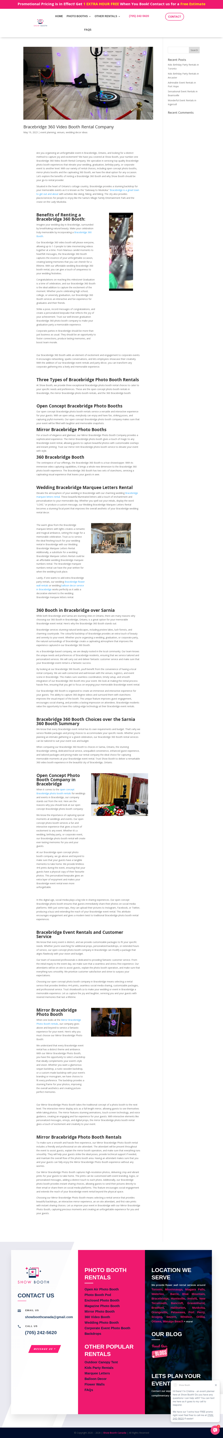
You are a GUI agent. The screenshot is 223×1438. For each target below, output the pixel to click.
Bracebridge (160, 1298)
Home (59, 16)
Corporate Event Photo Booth (107, 1328)
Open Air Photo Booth (102, 1289)
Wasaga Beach (173, 1321)
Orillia (200, 1316)
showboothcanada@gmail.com (49, 1317)
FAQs (87, 29)
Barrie (174, 1294)
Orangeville (159, 1312)
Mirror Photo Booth (100, 1311)
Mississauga (174, 1289)
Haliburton (178, 1307)
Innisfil (192, 1298)
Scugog (156, 1316)
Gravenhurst (196, 1303)
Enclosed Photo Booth (102, 1300)
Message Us (43, 1348)
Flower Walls (95, 1384)
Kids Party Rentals (99, 1368)
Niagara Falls (195, 1289)
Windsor (186, 1316)
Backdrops (93, 1333)
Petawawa (178, 1312)
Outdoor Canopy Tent (101, 1362)
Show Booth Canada (114, 1432)
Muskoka (198, 1307)
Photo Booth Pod (98, 1295)
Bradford (157, 1307)
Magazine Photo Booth (102, 1306)
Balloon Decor (96, 1379)
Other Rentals (106, 16)
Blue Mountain (193, 1294)
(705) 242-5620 (139, 16)
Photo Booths (77, 16)
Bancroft (177, 1303)
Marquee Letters (97, 1373)
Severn (171, 1316)
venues (60, 132)
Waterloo (157, 1294)
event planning (48, 132)
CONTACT (174, 16)
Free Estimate (192, 3)
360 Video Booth (97, 1317)
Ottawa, (156, 1321)
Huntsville (178, 1298)
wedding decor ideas (77, 132)
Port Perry (196, 1312)
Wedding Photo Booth (102, 1322)
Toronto (156, 1289)
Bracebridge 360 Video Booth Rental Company (68, 127)
